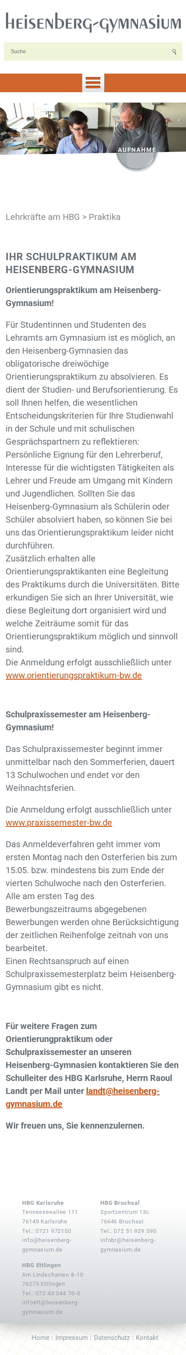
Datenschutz (112, 1338)
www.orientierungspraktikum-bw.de (74, 675)
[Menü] (93, 83)
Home (40, 1338)
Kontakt (147, 1338)
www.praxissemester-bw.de (59, 822)
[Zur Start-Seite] (93, 21)
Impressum (71, 1338)
